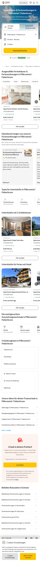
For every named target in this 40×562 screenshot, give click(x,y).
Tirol (7, 66)
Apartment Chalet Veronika (13, 240)
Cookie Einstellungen (10, 556)
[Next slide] (36, 101)
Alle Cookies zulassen (28, 556)
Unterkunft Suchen (20, 51)
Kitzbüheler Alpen (17, 66)
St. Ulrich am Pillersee (10, 150)
